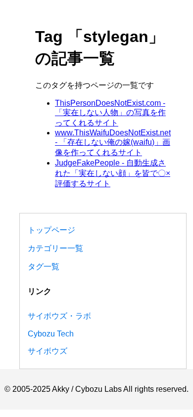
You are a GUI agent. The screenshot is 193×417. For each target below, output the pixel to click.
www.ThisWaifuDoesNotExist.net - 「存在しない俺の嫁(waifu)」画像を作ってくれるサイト (113, 142)
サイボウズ (47, 351)
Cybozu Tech (51, 334)
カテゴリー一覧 (55, 248)
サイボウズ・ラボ (59, 316)
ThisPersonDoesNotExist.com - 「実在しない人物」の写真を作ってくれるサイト (110, 113)
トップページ (51, 230)
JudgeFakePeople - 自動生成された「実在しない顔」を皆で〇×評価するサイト (112, 173)
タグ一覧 (43, 266)
